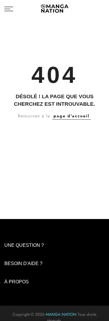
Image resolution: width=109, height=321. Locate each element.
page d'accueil (71, 116)
